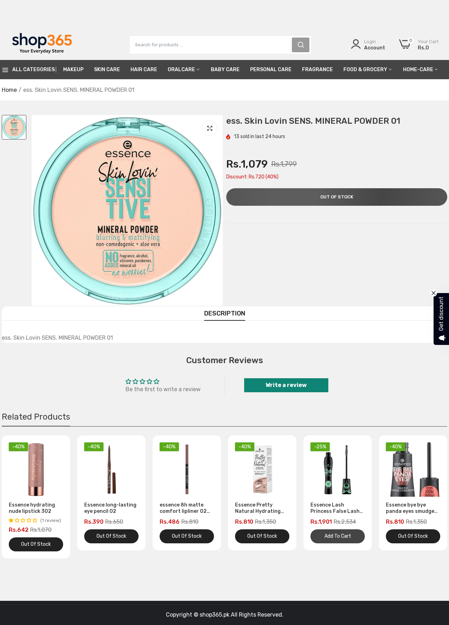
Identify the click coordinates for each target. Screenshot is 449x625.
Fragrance (317, 70)
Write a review (286, 385)
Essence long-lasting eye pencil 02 (110, 508)
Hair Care (143, 70)
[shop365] (42, 44)
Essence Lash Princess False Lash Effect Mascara (335, 508)
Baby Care (225, 70)
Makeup (73, 70)
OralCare (182, 70)
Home (9, 90)
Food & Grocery (365, 70)
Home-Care (418, 70)
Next (429, 497)
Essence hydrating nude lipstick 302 (32, 508)
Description (224, 313)
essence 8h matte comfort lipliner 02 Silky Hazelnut (183, 508)
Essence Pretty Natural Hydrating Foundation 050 (258, 508)
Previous (19, 497)
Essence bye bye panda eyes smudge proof (410, 508)
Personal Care (270, 70)
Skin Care (107, 70)
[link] (435, 574)
